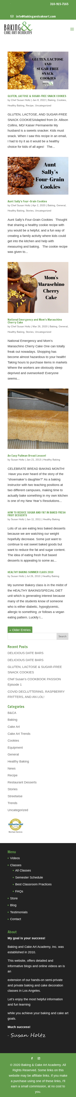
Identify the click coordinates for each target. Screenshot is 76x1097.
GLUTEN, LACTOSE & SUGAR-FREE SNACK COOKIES (37, 96)
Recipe (30, 105)
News (12, 768)
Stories (30, 210)
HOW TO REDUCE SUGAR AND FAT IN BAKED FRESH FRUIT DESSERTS (37, 514)
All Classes (23, 870)
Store (14, 898)
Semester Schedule (29, 877)
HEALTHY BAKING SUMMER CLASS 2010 (30, 572)
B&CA (12, 713)
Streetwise (15, 796)
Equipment (15, 747)
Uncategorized (43, 105)
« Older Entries (20, 630)
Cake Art (14, 726)
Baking (51, 100)
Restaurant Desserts (22, 782)
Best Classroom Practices (33, 884)
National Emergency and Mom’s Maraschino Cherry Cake (35, 321)
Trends (12, 803)
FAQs (19, 891)
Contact (15, 919)
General (61, 205)
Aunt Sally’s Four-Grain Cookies (27, 201)
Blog (13, 905)
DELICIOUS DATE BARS (25, 653)
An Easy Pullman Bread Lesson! (27, 456)
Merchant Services (15, 832)
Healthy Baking (16, 105)
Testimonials (19, 912)
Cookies (61, 100)
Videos (15, 858)
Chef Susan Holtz (20, 100)
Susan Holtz (17, 459)
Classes (15, 865)
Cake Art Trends (19, 733)
